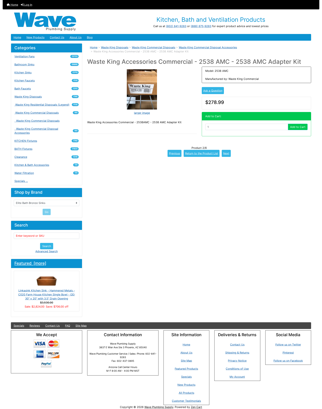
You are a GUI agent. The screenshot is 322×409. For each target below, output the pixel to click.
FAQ (67, 325)
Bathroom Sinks (45, 64)
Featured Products (186, 368)
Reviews (35, 325)
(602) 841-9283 (176, 26)
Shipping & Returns (237, 352)
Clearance (45, 157)
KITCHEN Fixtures (45, 140)
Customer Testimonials (186, 400)
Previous (174, 153)
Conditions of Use (237, 368)
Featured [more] (30, 263)
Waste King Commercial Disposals (37, 120)
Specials (19, 325)
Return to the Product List (201, 153)
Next (226, 153)
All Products (186, 392)
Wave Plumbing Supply (158, 407)
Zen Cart (196, 407)
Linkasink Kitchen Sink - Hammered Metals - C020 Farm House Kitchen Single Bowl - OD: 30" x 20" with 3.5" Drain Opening (46, 294)
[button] (315, 392)
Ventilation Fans (45, 56)
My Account (237, 376)
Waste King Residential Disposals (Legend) (45, 104)
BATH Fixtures (45, 149)
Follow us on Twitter (288, 344)
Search (46, 246)
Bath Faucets (45, 88)
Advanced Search (46, 251)
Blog (90, 37)
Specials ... (21, 181)
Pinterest (288, 352)
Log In (27, 4)
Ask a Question (212, 90)
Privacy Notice (237, 360)
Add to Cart (297, 127)
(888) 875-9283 (201, 26)
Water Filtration (45, 173)
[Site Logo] (61, 21)
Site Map (81, 325)
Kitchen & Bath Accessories (45, 165)
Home (14, 4)
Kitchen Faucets (45, 80)
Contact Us (57, 37)
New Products (35, 37)
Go (46, 212)
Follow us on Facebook (288, 360)
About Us (76, 37)
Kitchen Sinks (45, 72)
